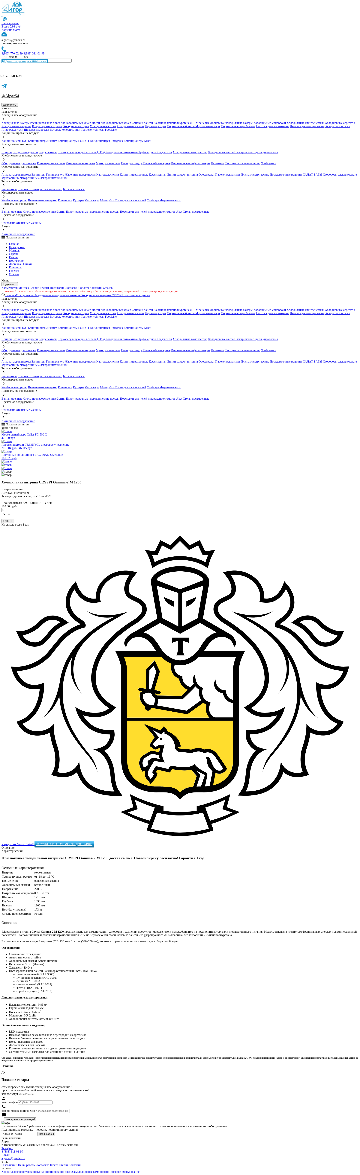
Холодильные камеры (15, 122)
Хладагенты (164, 152)
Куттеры (78, 200)
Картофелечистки (107, 174)
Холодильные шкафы (130, 126)
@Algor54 (10, 96)
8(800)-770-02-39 (12, 53)
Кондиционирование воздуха (56, 1171)
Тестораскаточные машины (242, 163)
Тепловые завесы (74, 189)
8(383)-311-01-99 (33, 53)
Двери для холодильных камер (111, 122)
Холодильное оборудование (33, 295)
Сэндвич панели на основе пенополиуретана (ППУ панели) (170, 122)
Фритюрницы (10, 177)
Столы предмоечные (196, 211)
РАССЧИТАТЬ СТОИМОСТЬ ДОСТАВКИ (64, 844)
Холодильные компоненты (92, 1171)
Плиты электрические (255, 174)
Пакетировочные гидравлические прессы (92, 211)
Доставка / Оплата (20, 264)
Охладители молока (337, 126)
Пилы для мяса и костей (130, 200)
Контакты (15, 267)
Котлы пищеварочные (134, 174)
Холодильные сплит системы (305, 122)
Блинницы (38, 174)
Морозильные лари (207, 126)
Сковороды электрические (340, 174)
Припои (7, 152)
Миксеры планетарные (80, 163)
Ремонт (13, 257)
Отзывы (14, 274)
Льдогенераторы (155, 126)
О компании (9, 1165)
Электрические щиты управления (256, 152)
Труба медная (147, 152)
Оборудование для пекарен (19, 163)
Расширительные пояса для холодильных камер (60, 122)
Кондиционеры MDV (137, 140)
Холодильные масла (221, 152)
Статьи (63, 1165)
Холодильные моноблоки (269, 122)
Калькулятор (17, 247)
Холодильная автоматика (121, 152)
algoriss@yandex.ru (13, 40)
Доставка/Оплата (47, 1165)
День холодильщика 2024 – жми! (25, 61)
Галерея (14, 270)
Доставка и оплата (77, 287)
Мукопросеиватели (108, 163)
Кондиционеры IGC (14, 140)
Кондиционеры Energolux (106, 140)
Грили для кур (55, 174)
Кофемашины (157, 174)
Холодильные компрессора (190, 152)
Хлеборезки (268, 163)
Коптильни (65, 200)
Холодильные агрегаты (340, 122)
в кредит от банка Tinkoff (18, 844)
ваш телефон (10, 1102)
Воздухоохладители (25, 152)
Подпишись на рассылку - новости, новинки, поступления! (40, 1129)
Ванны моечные (12, 211)
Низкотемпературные (136, 295)
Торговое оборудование (124, 1171)
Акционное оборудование (18, 234)
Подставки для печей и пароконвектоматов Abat (151, 211)
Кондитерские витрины (47, 126)
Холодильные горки (76, 126)
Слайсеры (153, 200)
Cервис (13, 253)
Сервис (34, 287)
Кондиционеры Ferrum (42, 140)
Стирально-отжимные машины (21, 222)
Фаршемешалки (170, 200)
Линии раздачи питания (182, 174)
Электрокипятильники (53, 177)
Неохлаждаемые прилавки (307, 126)
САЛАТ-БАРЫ (312, 174)
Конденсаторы (48, 152)
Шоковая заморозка (36, 129)
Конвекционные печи (51, 163)
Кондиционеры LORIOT (73, 140)
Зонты (61, 211)
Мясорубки (107, 200)
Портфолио (16, 260)
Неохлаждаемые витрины (272, 126)
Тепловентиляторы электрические (40, 189)
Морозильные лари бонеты (238, 126)
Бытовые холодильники (65, 129)
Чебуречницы (29, 177)
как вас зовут (10, 1093)
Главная (14, 243)
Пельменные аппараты (42, 200)
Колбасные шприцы (14, 200)
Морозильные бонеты (181, 126)
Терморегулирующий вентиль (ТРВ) (81, 152)
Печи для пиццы (131, 163)
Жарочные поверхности (80, 174)
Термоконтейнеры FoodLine (99, 129)
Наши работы (26, 1165)
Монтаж (14, 250)
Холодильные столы (103, 126)
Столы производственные (39, 211)
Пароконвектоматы (227, 174)
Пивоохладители (12, 129)
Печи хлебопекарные (156, 163)
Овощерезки (206, 174)
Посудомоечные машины (286, 174)
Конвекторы (9, 189)
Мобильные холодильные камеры (231, 122)
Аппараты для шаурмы (16, 174)
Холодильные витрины (16, 126)
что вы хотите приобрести (18, 1110)
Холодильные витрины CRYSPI (101, 295)
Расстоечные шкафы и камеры (190, 163)
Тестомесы (217, 163)
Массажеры (92, 200)
